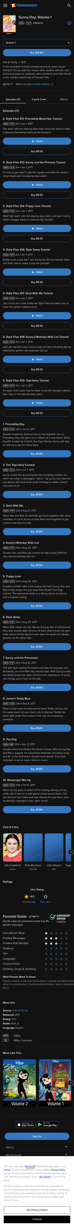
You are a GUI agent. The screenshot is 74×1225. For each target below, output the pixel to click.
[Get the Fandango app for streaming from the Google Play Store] (47, 1125)
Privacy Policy (58, 1169)
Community (29, 901)
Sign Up (37, 1136)
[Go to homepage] (24, 5)
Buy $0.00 (37, 151)
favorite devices (41, 84)
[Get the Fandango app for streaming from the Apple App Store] (26, 1125)
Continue (37, 1219)
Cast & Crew (39, 99)
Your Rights (45, 1176)
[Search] (69, 5)
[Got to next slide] (70, 852)
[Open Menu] (5, 5)
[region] (37, 1190)
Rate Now (45, 901)
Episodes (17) (13, 99)
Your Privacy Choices (37, 1210)
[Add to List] (69, 23)
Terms (7, 1169)
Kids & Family (20, 1010)
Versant (30, 1166)
